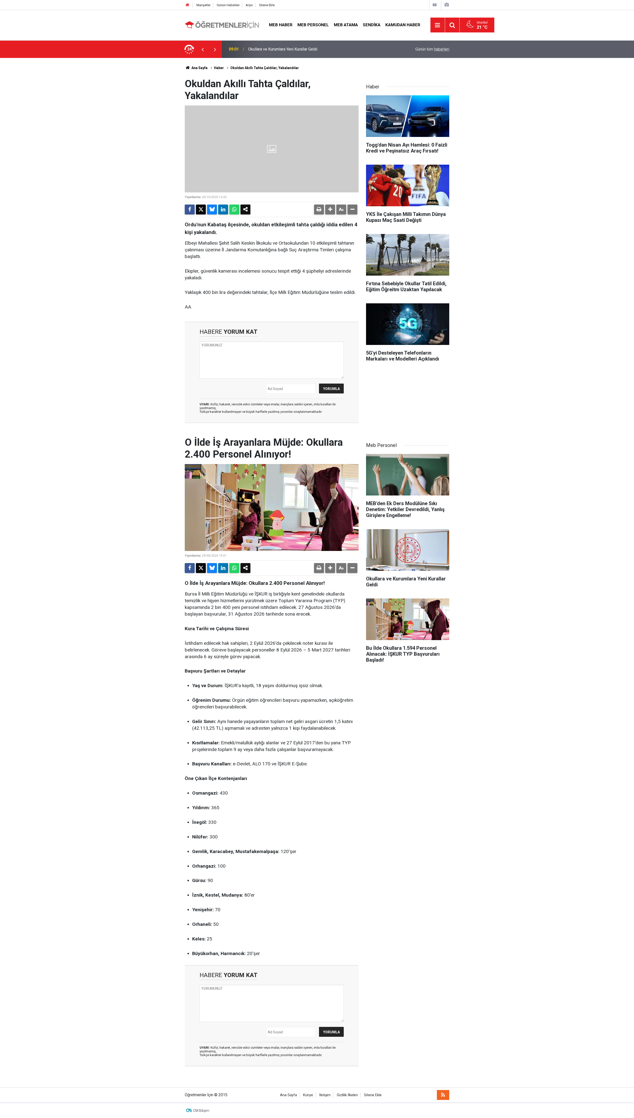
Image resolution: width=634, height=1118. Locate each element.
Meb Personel (313, 24)
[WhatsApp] (234, 209)
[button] (330, 209)
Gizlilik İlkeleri (347, 1095)
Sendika (371, 24)
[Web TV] (434, 4)
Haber (219, 68)
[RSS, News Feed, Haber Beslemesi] (443, 1095)
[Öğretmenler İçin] (222, 24)
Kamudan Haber (402, 24)
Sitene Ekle (267, 5)
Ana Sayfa (199, 68)
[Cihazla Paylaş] (245, 209)
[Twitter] (201, 209)
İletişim (325, 1095)
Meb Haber (280, 24)
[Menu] (437, 25)
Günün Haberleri (228, 5)
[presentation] (202, 49)
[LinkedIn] (223, 209)
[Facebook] (190, 209)
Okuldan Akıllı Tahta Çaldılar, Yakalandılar (264, 68)
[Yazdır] (319, 209)
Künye (308, 1095)
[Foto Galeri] (446, 4)
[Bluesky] (212, 209)
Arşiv (249, 5)
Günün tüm (432, 49)
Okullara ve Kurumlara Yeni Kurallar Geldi (282, 49)
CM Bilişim (201, 1111)
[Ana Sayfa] (187, 5)
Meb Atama (346, 24)
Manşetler (203, 5)
